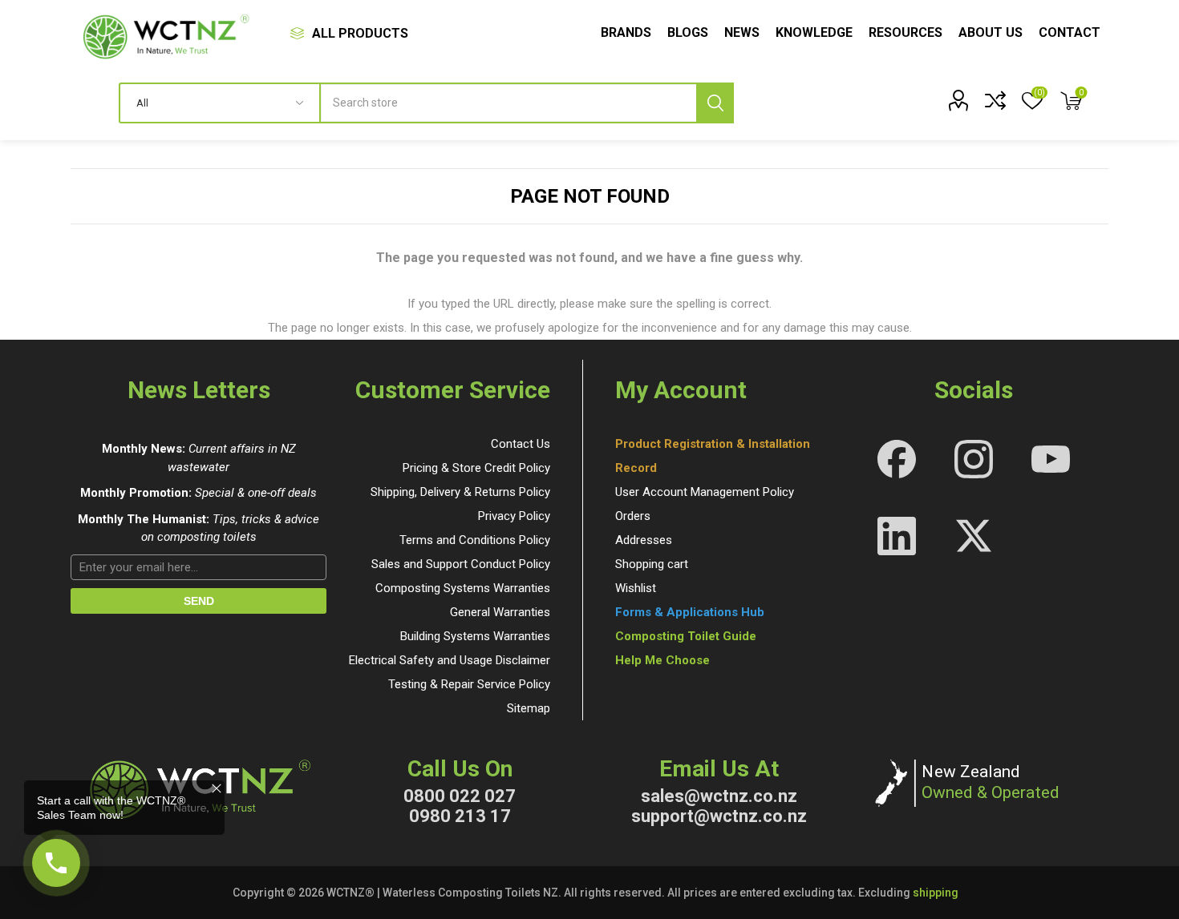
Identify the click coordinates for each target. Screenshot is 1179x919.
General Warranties (500, 612)
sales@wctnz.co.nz (719, 796)
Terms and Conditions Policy (474, 540)
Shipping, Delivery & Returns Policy (460, 492)
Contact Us (520, 444)
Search (715, 103)
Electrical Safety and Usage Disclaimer (449, 660)
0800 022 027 (459, 796)
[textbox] (527, 103)
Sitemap (528, 708)
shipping (935, 892)
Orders (632, 516)
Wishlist (635, 588)
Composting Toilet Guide (685, 636)
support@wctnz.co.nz (719, 816)
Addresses (643, 540)
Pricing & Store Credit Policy (476, 468)
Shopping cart (651, 564)
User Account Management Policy (704, 492)
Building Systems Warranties (475, 636)
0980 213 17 (460, 816)
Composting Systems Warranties (462, 588)
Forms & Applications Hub (689, 612)
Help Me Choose (662, 660)
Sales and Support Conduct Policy (460, 564)
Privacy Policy (514, 516)
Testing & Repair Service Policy (469, 684)
